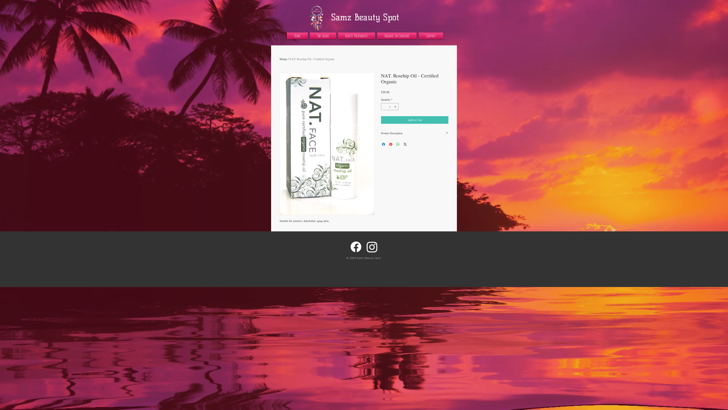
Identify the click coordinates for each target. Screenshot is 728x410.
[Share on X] (405, 144)
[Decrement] (384, 106)
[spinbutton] (389, 106)
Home (283, 59)
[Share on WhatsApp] (398, 144)
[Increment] (395, 106)
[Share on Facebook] (383, 144)
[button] (323, 35)
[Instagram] (372, 247)
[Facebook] (356, 247)
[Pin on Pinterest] (390, 144)
